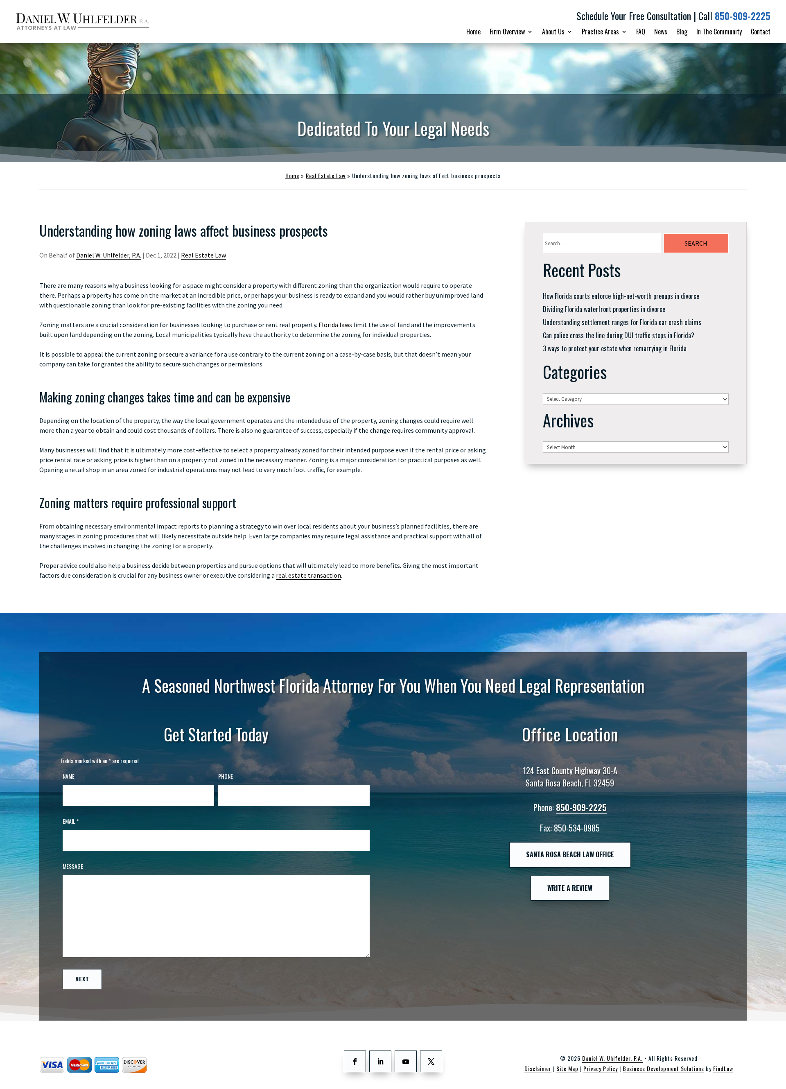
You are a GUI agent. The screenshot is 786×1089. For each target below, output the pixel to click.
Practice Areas (600, 32)
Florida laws (335, 325)
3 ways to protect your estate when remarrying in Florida (615, 348)
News (660, 32)
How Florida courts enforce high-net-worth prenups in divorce (621, 296)
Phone (225, 776)
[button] (774, 1077)
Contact (760, 32)
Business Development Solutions (663, 1068)
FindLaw (723, 1068)
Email (71, 821)
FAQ (640, 32)
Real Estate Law (203, 255)
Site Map (567, 1068)
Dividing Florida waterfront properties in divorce (604, 309)
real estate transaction (308, 575)
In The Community (719, 32)
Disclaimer (537, 1068)
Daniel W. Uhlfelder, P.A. (108, 255)
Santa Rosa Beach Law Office (570, 854)
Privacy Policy (600, 1068)
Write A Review (569, 888)
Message (73, 866)
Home (473, 32)
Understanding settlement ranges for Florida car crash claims (622, 322)
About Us (553, 32)
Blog (681, 32)
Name (69, 776)
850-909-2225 (742, 16)
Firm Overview (507, 32)
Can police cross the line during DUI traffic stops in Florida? (618, 335)
